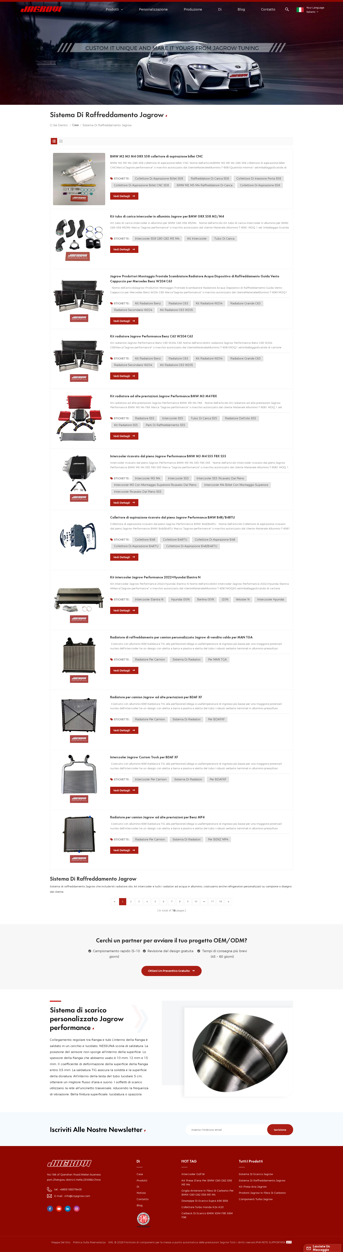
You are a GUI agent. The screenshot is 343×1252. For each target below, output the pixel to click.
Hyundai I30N (180, 599)
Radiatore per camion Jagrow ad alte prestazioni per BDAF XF (156, 697)
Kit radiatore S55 (126, 425)
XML (110, 1242)
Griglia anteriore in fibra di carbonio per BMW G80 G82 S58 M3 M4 (207, 1192)
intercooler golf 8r (193, 1174)
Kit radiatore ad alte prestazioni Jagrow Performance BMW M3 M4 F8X (163, 396)
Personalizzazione (153, 9)
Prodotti (142, 1180)
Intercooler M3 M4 (147, 478)
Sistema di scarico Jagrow (256, 1174)
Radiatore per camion (150, 659)
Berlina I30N (205, 599)
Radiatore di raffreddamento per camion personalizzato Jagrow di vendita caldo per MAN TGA (181, 637)
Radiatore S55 (144, 418)
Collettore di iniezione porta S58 (258, 178)
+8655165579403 (71, 1189)
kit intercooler (197, 238)
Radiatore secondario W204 (133, 310)
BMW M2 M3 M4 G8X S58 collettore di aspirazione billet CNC (156, 156)
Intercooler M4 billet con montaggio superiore (236, 485)
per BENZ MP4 (218, 839)
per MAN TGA (217, 659)
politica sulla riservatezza (89, 1242)
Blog (241, 9)
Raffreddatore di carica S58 (210, 178)
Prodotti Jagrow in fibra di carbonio (262, 1192)
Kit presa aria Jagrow (253, 1186)
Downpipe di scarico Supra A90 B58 (204, 1200)
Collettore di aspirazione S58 (260, 185)
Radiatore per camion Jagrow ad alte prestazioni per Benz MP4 (157, 817)
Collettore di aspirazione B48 (215, 539)
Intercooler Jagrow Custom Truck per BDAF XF (144, 757)
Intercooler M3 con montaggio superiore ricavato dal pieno (155, 485)
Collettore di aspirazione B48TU (136, 546)
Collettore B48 (145, 539)
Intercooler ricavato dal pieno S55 (138, 491)
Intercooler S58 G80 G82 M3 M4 (157, 238)
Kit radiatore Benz (148, 303)
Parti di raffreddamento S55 (165, 425)
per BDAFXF (216, 719)
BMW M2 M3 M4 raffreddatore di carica (204, 185)
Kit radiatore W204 (209, 303)
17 (212, 901)
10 (196, 901)
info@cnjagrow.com (77, 1196)
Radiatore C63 (178, 303)
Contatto (268, 9)
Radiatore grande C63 (245, 303)
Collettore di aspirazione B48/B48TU (191, 546)
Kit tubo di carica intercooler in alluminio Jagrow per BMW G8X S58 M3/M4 (167, 216)
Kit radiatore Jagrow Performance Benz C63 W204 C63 (151, 336)
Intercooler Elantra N (149, 599)
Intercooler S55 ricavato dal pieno (220, 478)
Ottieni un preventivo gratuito (169, 971)
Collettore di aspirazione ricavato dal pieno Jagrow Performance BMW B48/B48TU (172, 517)
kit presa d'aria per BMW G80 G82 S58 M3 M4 (206, 1182)
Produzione (193, 9)
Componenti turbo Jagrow (256, 1199)
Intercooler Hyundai (270, 599)
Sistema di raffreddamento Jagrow (262, 1180)
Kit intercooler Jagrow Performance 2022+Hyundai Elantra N (155, 577)
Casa (75, 125)
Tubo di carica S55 (204, 418)
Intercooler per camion (151, 779)
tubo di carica (224, 238)
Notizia (141, 1192)
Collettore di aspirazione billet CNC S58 (141, 185)
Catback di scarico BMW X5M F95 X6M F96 (207, 1215)
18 (220, 901)
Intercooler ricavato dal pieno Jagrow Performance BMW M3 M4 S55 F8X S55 (168, 456)
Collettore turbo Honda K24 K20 (202, 1207)
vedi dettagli (121, 196)
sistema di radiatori (186, 659)
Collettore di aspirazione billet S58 (159, 178)
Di (220, 9)
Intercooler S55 (172, 418)
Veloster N (243, 599)
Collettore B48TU (175, 539)
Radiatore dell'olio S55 (240, 418)
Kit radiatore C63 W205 (176, 310)
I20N (225, 599)
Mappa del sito (60, 1242)
